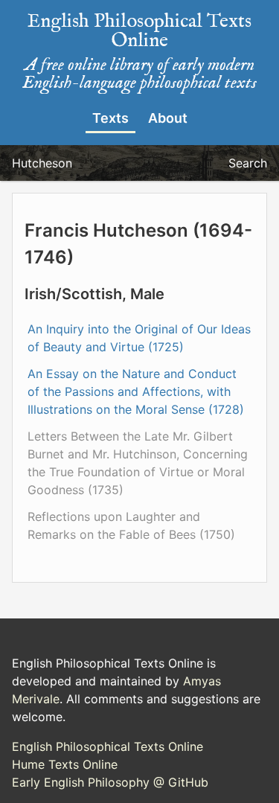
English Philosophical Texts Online (107, 746)
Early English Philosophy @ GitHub (110, 782)
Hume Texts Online (65, 764)
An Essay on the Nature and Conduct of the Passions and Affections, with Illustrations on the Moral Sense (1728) (136, 391)
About (167, 118)
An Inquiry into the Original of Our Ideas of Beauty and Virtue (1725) (139, 337)
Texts (110, 118)
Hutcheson (42, 163)
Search (247, 163)
